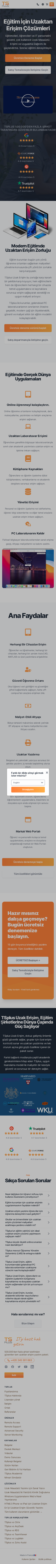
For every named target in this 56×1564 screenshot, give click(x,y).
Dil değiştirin (28, 789)
